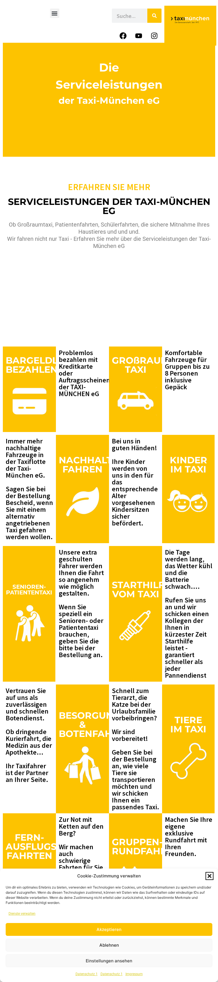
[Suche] (154, 16)
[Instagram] (154, 35)
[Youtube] (139, 35)
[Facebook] (123, 35)
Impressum (134, 974)
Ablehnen (109, 945)
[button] (209, 876)
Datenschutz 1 (87, 974)
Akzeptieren (109, 929)
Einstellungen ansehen (109, 960)
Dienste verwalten (22, 914)
